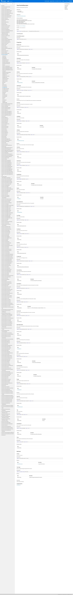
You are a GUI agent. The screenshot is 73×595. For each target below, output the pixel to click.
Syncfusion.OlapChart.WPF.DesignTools (7, 111)
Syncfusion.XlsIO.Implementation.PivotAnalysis (8, 396)
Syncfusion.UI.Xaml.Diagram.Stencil (6, 211)
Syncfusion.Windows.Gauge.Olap (6, 351)
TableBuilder (3, 101)
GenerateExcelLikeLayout (5, 59)
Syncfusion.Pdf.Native (4, 130)
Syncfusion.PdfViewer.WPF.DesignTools (6, 140)
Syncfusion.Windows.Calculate (5, 284)
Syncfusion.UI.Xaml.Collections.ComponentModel (5, 197)
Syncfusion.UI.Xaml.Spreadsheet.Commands (7, 255)
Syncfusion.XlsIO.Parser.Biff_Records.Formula (7, 428)
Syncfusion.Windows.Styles (5, 376)
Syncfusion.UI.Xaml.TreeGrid (5, 266)
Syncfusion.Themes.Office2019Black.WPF (7, 170)
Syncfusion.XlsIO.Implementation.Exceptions (7, 395)
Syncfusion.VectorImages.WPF (5, 279)
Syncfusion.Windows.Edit (5, 344)
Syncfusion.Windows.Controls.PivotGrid (7, 324)
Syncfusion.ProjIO (4, 146)
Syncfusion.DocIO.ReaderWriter (6, 29)
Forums (66, 1)
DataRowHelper (4, 57)
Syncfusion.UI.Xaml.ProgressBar (6, 244)
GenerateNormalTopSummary (6, 62)
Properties (66, 6)
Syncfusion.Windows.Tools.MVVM (6, 380)
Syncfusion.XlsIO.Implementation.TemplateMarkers (6, 404)
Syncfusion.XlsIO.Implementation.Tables (7, 401)
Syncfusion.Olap (4, 49)
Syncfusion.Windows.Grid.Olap (5, 354)
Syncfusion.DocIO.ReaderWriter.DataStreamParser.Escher (6, 33)
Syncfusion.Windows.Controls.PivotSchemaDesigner (5, 331)
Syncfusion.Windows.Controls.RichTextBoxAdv (7, 334)
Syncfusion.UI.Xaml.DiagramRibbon (6, 216)
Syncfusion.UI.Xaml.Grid (5, 220)
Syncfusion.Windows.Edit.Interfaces (6, 346)
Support (63, 1)
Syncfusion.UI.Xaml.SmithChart (5, 251)
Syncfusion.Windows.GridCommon (6, 359)
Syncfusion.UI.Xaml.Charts (5, 192)
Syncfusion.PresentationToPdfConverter (7, 145)
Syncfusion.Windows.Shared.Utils (6, 375)
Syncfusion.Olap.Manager (5, 106)
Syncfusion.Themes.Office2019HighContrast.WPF (7, 175)
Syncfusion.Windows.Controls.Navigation (7, 321)
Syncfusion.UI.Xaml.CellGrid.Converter (6, 187)
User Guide (57, 1)
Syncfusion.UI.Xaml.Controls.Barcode (6, 200)
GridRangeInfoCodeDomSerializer (6, 72)
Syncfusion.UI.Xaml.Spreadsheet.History (7, 260)
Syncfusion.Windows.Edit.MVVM (6, 349)
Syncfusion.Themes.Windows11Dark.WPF (7, 181)
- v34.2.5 (11, 1)
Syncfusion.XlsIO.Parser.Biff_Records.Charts (7, 427)
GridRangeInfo (19, 389)
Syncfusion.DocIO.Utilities (5, 34)
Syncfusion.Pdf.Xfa (4, 136)
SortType (3, 98)
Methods (66, 7)
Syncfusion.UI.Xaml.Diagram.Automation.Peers (7, 205)
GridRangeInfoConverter (5, 73)
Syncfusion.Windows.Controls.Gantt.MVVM (7, 303)
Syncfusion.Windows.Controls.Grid (6, 305)
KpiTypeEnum (19, 348)
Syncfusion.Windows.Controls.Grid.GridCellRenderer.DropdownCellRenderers (7, 314)
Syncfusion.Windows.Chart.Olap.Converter (7, 289)
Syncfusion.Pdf (3, 116)
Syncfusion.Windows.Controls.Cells (6, 299)
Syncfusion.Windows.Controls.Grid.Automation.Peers (8, 308)
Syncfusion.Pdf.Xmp (4, 137)
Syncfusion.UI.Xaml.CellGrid (5, 186)
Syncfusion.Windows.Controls (5, 298)
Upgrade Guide (52, 1)
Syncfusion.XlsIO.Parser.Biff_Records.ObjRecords (8, 432)
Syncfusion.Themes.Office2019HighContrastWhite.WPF (6, 177)
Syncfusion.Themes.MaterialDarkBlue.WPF (7, 166)
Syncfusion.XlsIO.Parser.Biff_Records (6, 426)
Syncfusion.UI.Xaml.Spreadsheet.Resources (7, 261)
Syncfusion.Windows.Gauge (5, 350)
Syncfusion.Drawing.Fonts (5, 38)
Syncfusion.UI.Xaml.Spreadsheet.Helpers (7, 259)
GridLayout (3, 64)
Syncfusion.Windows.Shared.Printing (6, 374)
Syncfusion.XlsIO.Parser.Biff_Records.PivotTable (8, 433)
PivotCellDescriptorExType (5, 88)
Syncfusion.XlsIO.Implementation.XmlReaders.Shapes (7, 407)
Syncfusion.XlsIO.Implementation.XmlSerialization (6, 410)
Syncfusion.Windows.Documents (6, 342)
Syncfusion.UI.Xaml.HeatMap (5, 235)
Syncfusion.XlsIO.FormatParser (5, 386)
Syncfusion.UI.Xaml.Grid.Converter (6, 226)
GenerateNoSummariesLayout (6, 63)
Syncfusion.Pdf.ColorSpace (5, 118)
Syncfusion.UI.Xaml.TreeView (5, 274)
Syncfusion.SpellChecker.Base (5, 157)
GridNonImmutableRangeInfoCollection (7, 67)
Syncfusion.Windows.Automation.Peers (7, 283)
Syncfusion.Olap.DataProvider (5, 53)
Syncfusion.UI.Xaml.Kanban (5, 239)
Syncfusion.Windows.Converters (6, 340)
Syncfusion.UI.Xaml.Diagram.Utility (6, 215)
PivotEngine (3, 93)
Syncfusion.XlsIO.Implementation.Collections (7, 391)
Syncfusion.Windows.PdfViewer (6, 361)
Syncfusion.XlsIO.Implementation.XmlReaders (7, 405)
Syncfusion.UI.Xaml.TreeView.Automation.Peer (7, 275)
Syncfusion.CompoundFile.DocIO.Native (7, 10)
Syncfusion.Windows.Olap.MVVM (6, 360)
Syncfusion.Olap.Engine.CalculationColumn (7, 103)
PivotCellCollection (4, 86)
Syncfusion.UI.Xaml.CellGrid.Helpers (6, 190)
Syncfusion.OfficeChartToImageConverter (7, 48)
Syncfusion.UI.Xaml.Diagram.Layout (6, 207)
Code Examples (47, 1)
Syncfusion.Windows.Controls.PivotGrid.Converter (7, 329)
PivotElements (4, 92)
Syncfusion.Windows (4, 280)
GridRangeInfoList (4, 74)
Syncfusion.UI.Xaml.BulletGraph (6, 185)
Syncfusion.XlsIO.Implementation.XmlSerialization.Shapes (6, 419)
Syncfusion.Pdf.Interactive (5, 127)
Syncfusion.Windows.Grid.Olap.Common (7, 355)
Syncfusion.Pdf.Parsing (4, 131)
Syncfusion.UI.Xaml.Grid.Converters (6, 227)
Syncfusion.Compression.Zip (5, 19)
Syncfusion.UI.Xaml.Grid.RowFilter (6, 231)
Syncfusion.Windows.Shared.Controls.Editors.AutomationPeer (7, 370)
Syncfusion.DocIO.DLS (4, 24)
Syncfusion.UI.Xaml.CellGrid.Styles (6, 191)
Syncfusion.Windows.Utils (5, 384)
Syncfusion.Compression (5, 18)
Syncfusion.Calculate (4, 8)
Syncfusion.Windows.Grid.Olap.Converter (7, 356)
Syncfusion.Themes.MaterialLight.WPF (6, 167)
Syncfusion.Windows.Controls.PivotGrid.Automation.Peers (7, 326)
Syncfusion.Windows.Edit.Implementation (7, 345)
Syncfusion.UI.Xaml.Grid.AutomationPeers (7, 221)
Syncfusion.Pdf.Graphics (5, 122)
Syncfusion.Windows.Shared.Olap (6, 371)
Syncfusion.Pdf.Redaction (5, 132)
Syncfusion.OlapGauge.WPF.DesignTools (7, 113)
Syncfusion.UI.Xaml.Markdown (5, 241)
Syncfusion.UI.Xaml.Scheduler (5, 246)
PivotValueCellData (4, 96)
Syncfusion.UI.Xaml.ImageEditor (6, 236)
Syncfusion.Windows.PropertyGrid (6, 364)
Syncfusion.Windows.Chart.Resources (6, 290)
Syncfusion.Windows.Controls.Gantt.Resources (7, 304)
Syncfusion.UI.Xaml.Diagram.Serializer (6, 210)
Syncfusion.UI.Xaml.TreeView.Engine (6, 276)
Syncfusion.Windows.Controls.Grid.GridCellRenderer (6, 311)
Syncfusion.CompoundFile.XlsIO (6, 14)
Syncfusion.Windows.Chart (5, 285)
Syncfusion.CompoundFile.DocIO (6, 9)
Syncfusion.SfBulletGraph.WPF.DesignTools (7, 147)
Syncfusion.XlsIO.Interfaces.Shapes (6, 422)
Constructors (66, 5)
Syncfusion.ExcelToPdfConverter (6, 40)
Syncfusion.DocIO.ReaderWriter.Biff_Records (7, 30)
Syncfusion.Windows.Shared (5, 366)
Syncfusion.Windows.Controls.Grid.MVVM (7, 315)
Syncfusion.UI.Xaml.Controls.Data (6, 201)
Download (70, 1)
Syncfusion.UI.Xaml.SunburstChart (6, 264)
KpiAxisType (3, 82)
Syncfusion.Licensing (4, 44)
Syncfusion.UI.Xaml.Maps (5, 240)
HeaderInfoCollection (5, 79)
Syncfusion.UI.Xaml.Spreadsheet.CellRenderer (7, 254)
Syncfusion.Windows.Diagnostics (6, 341)
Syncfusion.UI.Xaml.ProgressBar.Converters (7, 245)
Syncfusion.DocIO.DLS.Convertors (6, 25)
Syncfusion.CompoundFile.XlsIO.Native (6, 15)
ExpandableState (4, 58)
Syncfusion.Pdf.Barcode (5, 117)
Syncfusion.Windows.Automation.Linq (6, 281)
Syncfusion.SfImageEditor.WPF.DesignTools (7, 151)
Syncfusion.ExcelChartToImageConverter (7, 39)
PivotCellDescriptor (4, 87)
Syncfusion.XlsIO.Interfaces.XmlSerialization (7, 423)
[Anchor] (16, 33)
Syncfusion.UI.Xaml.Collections (5, 195)
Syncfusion (3, 5)
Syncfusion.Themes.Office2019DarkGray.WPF (7, 172)
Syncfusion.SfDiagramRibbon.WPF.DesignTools (7, 150)
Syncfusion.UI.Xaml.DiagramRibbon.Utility (7, 217)
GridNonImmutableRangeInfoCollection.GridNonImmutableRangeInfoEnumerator (7, 69)
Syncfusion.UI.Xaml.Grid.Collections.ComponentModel (6, 225)
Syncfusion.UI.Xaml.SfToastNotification (6, 249)
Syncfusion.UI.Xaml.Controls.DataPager (6, 202)
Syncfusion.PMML (4, 142)
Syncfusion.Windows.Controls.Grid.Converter (7, 309)
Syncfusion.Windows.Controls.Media (6, 320)
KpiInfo (3, 83)
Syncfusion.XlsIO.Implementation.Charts (7, 390)
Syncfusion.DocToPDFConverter (6, 35)
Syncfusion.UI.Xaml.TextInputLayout (6, 265)
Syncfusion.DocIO (4, 23)
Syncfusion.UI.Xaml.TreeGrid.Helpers (6, 271)
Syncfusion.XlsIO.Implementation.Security (7, 399)
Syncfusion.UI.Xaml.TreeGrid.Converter (6, 269)
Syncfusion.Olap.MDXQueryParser (6, 108)
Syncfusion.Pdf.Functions (5, 121)
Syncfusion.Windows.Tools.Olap (6, 381)
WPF (8, 1)
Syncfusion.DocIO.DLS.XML (5, 28)
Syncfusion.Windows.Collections (6, 294)
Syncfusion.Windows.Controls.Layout (6, 319)
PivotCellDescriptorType (20, 140)
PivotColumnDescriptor (5, 91)
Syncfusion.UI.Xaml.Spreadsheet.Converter (7, 256)
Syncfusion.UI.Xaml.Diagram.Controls (6, 206)
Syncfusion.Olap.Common (5, 50)
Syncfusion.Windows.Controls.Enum (6, 300)
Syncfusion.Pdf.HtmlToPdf (5, 126)
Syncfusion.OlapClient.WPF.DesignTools (7, 112)
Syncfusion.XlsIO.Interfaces (5, 421)
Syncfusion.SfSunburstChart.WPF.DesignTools (7, 155)
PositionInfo (3, 97)
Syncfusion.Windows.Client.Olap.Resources (7, 293)
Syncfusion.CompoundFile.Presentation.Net (7, 13)
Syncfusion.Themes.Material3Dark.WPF (6, 162)
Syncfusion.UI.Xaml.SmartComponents (6, 250)
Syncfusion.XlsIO (4, 385)
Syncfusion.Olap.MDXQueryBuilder (6, 107)
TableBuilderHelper (4, 102)
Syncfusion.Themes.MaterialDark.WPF (6, 165)
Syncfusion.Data (4, 20)
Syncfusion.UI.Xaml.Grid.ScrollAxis (6, 232)
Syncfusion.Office (4, 45)
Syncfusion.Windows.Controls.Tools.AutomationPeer (6, 337)
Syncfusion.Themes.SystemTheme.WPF (6, 180)
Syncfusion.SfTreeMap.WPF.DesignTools (7, 156)
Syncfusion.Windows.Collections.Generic (7, 295)
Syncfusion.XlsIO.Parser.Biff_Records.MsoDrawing (6, 431)
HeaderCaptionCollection (5, 78)
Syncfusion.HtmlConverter (5, 43)
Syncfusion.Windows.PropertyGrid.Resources (7, 365)
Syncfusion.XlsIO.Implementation (6, 389)
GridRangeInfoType (4, 77)
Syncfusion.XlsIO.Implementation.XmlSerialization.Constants (6, 415)
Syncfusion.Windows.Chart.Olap (6, 288)
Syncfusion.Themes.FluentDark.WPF (6, 160)
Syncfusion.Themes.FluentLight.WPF (6, 161)
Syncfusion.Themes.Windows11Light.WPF (7, 182)
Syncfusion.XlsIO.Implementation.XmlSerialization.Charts (6, 412)
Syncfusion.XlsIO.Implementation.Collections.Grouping (7, 394)
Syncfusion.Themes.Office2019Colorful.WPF (7, 171)
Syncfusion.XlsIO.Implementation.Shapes (7, 400)
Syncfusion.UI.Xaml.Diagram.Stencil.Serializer (7, 212)
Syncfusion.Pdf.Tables (4, 135)
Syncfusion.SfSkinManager (5, 152)
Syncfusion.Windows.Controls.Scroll (6, 335)
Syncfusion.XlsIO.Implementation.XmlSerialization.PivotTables (6, 417)
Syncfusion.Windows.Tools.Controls (6, 379)
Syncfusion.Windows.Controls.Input (6, 316)
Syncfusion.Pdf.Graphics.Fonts (5, 123)
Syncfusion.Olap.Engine (5, 54)
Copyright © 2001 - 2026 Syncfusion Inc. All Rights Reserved (65, 594)
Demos (60, 1)
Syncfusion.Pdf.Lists (4, 128)
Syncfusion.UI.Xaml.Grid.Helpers (6, 230)
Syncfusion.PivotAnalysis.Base (5, 141)
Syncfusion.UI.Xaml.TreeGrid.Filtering (6, 270)
